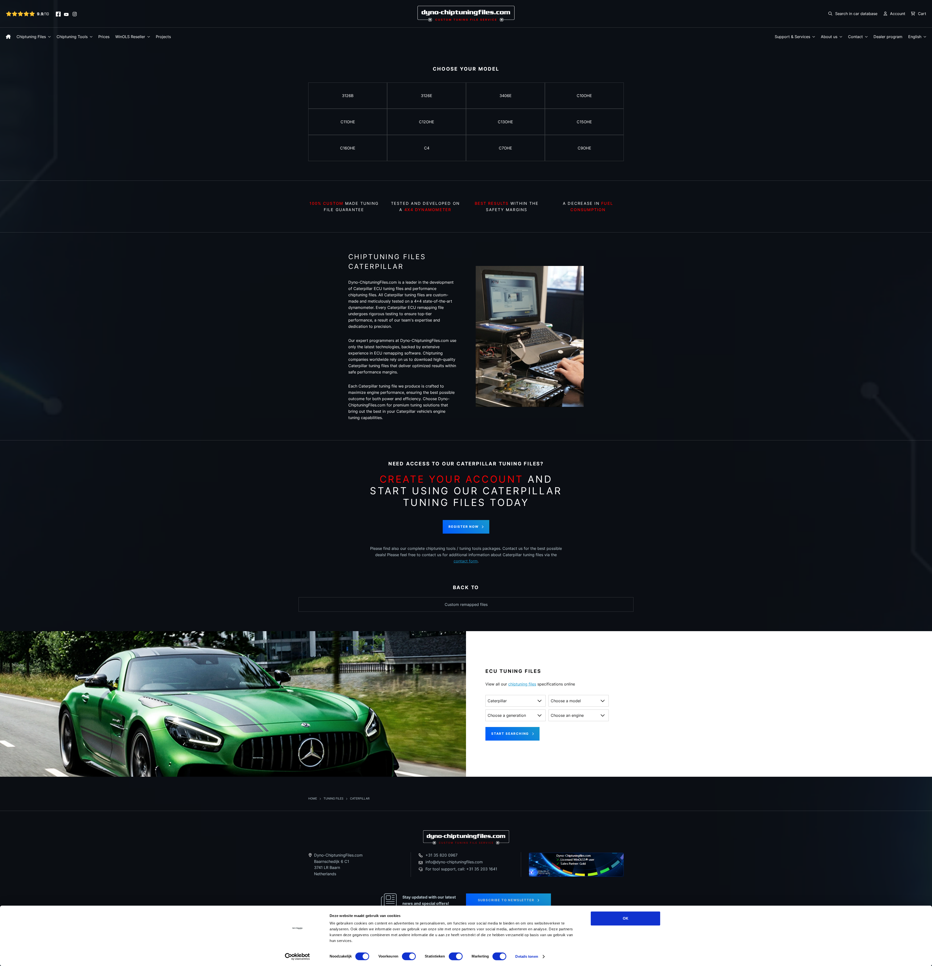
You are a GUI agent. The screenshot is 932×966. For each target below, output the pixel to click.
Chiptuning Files (31, 36)
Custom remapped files (466, 604)
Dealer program (888, 36)
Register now (464, 526)
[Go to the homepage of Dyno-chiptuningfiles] (466, 13)
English (914, 36)
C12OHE (426, 121)
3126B (347, 95)
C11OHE (348, 121)
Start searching (510, 733)
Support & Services (792, 36)
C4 (426, 148)
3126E (426, 95)
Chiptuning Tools (72, 36)
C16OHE (347, 148)
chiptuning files (522, 684)
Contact (855, 36)
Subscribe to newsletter (506, 900)
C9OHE (584, 148)
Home (313, 798)
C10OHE (584, 95)
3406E (505, 95)
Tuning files (334, 798)
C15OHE (584, 121)
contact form (466, 561)
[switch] (409, 956)
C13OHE (505, 121)
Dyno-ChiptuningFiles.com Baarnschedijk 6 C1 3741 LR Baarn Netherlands (338, 864)
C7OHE (505, 148)
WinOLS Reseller (130, 36)
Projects (163, 36)
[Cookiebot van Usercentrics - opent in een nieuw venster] (297, 956)
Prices (103, 36)
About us (829, 36)
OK (625, 918)
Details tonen (526, 956)
